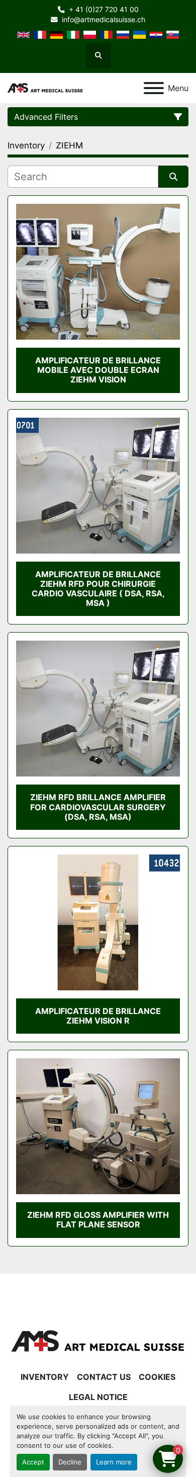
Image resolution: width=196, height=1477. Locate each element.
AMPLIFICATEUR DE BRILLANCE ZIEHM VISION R (98, 1016)
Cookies (157, 1377)
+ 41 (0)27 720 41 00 (104, 10)
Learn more (114, 1462)
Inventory (45, 1377)
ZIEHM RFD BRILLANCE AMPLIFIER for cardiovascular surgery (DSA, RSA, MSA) (98, 806)
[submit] (173, 177)
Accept (33, 1462)
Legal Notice (98, 1397)
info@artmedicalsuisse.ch (103, 20)
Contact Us (104, 1377)
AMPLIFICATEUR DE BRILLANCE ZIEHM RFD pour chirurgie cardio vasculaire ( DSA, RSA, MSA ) (98, 588)
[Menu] (154, 88)
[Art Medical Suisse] (98, 1341)
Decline (69, 1462)
